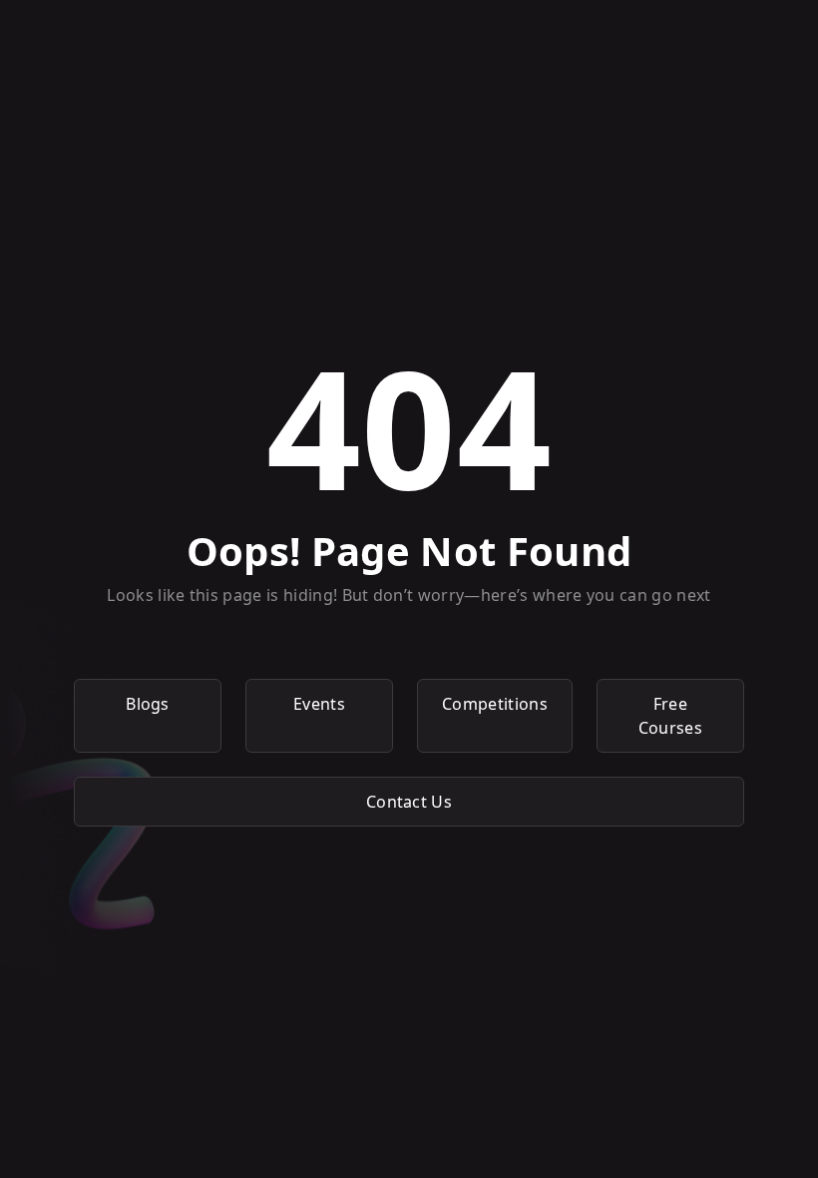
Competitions (495, 704)
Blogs (148, 704)
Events (319, 704)
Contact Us (409, 802)
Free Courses (670, 716)
